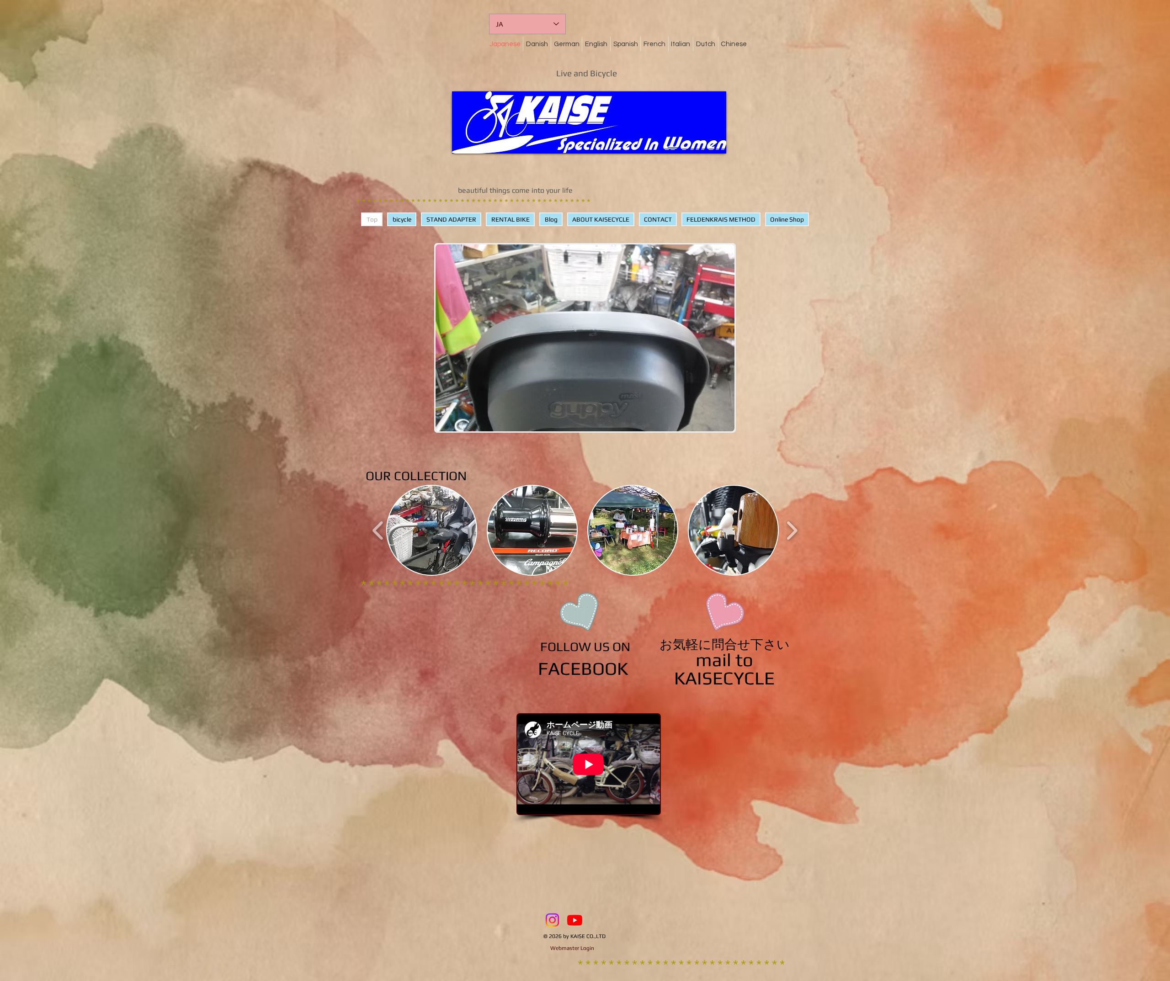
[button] (431, 530)
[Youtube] (575, 920)
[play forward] (792, 530)
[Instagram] (552, 920)
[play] (712, 423)
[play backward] (378, 530)
